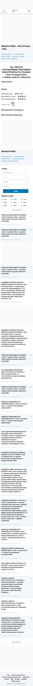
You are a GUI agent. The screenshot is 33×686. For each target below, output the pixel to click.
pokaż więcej (16, 642)
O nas (8, 675)
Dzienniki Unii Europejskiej (10, 58)
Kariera (7, 679)
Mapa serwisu (15, 681)
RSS (12, 679)
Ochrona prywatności (18, 675)
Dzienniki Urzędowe (18, 56)
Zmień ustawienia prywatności (11, 677)
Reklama (24, 679)
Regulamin (26, 677)
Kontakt (17, 679)
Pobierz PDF (5, 104)
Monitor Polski (6, 56)
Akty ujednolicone (7, 54)
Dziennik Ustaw (19, 54)
